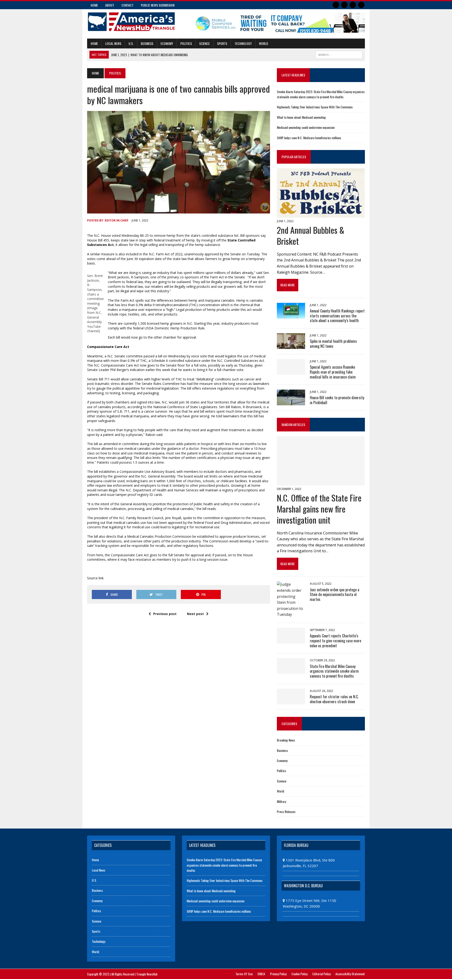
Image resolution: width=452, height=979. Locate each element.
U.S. (131, 43)
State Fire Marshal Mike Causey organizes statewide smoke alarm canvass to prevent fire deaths (334, 671)
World (263, 43)
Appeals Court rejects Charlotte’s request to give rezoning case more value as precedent (335, 640)
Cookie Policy (299, 973)
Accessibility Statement (350, 973)
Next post (195, 614)
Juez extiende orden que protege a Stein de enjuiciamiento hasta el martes (334, 594)
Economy (167, 43)
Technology (243, 43)
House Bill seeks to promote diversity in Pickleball (337, 400)
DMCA (261, 973)
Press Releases (286, 811)
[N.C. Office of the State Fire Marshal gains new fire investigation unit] (321, 482)
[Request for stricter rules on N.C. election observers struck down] (291, 701)
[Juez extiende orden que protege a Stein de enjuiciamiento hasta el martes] (291, 614)
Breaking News (286, 740)
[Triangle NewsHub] (131, 21)
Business (147, 43)
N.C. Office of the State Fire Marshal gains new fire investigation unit (319, 508)
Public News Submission (157, 5)
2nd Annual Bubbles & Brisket (310, 235)
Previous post (165, 614)
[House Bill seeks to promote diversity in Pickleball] (291, 402)
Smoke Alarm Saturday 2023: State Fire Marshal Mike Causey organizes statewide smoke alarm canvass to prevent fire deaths (321, 94)
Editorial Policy (321, 973)
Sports (222, 43)
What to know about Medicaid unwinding (301, 117)
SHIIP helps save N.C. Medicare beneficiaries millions (309, 137)
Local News (113, 43)
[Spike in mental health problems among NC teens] (291, 345)
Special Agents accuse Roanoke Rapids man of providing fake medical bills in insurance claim (333, 372)
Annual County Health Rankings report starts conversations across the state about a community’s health (337, 316)
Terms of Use (244, 973)
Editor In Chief (117, 220)
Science (204, 43)
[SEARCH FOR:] (339, 54)
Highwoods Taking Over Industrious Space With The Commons (315, 106)
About (109, 5)
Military (281, 801)
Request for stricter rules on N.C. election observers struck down (334, 699)
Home (94, 5)
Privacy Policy (278, 973)
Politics (186, 43)
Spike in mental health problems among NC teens (333, 343)
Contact (127, 5)
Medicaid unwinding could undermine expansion (306, 127)
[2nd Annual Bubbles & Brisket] (321, 214)
